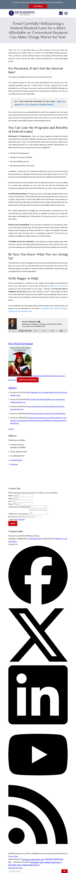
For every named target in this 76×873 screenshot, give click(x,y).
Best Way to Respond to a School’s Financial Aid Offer (46, 413)
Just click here (59, 286)
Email (10, 498)
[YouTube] (38, 783)
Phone (11, 504)
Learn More (38, 6)
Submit (12, 523)
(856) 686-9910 (34, 539)
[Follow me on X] (44, 331)
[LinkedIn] (38, 724)
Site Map (11, 868)
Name (11, 496)
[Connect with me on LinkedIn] (52, 331)
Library (12, 387)
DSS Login (18, 868)
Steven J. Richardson (30, 322)
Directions (14, 464)
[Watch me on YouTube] (61, 331)
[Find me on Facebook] (35, 331)
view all (11, 429)
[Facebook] (38, 604)
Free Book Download (20, 343)
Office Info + (59, 539)
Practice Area (13, 507)
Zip (10, 501)
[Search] (64, 871)
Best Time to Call (15, 517)
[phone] (61, 13)
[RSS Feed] (38, 843)
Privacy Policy (20, 519)
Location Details (16, 460)
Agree (18, 519)
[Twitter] (38, 664)
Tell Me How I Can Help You (18, 514)
